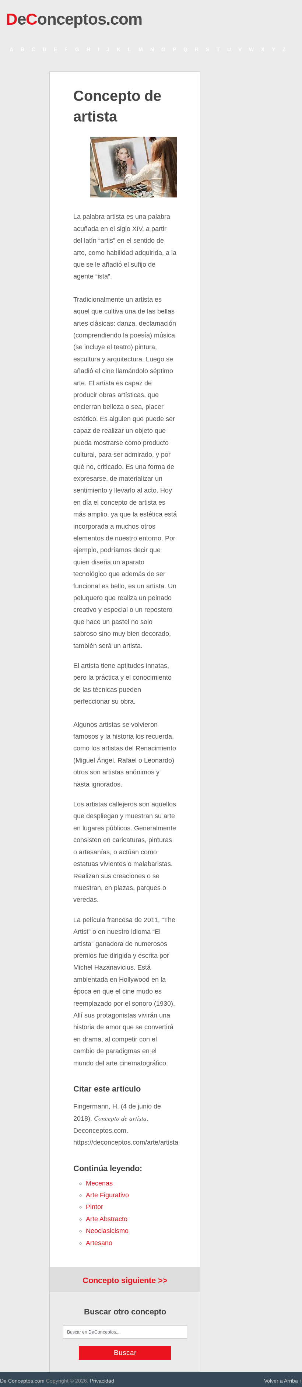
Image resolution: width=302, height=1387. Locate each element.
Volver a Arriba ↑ (283, 1381)
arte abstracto (106, 1219)
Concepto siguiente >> (125, 1280)
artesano (99, 1243)
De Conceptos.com (22, 1381)
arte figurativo (107, 1195)
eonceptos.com (74, 19)
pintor (94, 1207)
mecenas (99, 1183)
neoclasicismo (107, 1230)
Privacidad (102, 1381)
